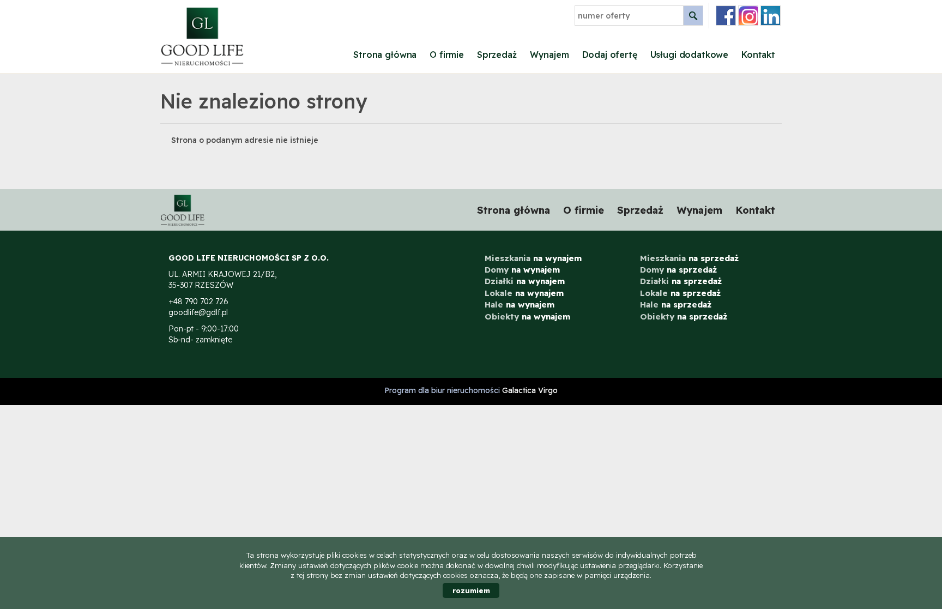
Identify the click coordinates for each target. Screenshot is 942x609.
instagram (748, 15)
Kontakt (758, 54)
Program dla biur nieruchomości (443, 390)
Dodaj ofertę (609, 54)
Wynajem (549, 54)
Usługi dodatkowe (689, 54)
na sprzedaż (689, 258)
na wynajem (533, 258)
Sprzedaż (497, 54)
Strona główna (384, 54)
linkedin (770, 15)
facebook (726, 15)
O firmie (447, 54)
